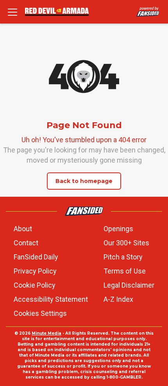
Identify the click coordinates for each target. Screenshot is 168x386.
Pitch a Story (123, 257)
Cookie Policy (34, 285)
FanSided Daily (36, 257)
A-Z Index (118, 299)
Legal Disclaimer (129, 285)
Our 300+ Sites (126, 243)
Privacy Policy (35, 271)
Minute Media (46, 333)
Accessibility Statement (51, 299)
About (23, 229)
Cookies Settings (40, 313)
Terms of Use (125, 271)
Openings (118, 229)
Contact (26, 243)
